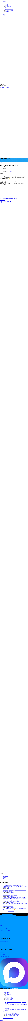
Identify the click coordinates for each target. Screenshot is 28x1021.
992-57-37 (2, 84)
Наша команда (8, 7)
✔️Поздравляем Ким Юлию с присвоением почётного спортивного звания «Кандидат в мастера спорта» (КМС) (15, 886)
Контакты (7, 11)
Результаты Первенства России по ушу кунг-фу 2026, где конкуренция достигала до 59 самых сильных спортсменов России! (15, 905)
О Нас (6, 4)
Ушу (5, 160)
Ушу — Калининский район (12, 1014)
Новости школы (9, 10)
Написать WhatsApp (4, 956)
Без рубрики (5, 876)
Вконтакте (2, 954)
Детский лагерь (9, 9)
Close (1, 202)
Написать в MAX (3, 85)
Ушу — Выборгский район (11, 1015)
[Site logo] (7, 80)
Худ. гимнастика (6, 879)
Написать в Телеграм (5, 930)
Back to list (2, 200)
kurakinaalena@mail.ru (5, 928)
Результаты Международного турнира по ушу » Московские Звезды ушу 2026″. (14, 894)
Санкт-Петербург (4, 941)
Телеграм (2, 952)
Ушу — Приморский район (11, 1013)
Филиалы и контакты (5, 87)
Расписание (8, 6)
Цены (6, 5)
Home (1, 160)
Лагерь (4, 877)
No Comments (11, 888)
